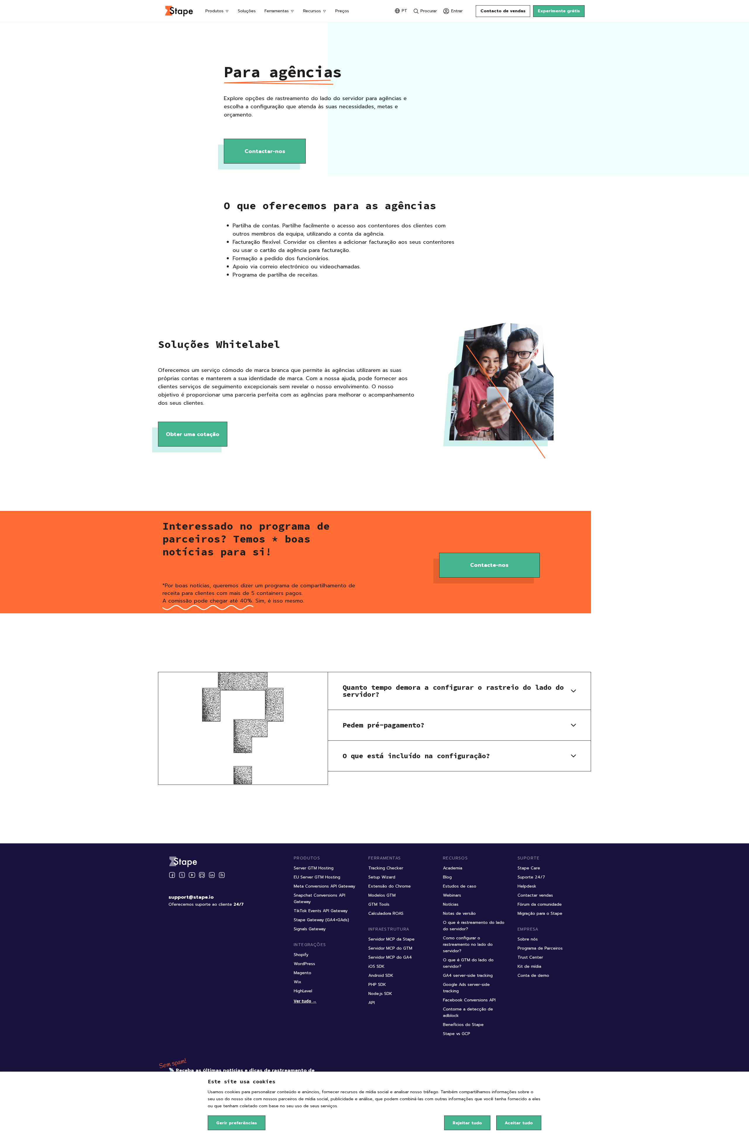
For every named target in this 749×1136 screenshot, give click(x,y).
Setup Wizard (381, 877)
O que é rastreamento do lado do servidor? (473, 925)
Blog (447, 877)
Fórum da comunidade (540, 904)
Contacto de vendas (502, 11)
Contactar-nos (265, 151)
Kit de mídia (529, 966)
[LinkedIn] (211, 874)
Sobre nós (528, 939)
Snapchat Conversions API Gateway (319, 898)
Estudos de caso (459, 886)
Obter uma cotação (192, 434)
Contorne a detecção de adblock (468, 1012)
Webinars (452, 895)
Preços (342, 11)
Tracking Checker (385, 868)
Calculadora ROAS (385, 913)
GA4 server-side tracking (468, 975)
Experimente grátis (559, 11)
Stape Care (529, 868)
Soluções (247, 11)
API (371, 1003)
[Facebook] (172, 874)
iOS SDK (376, 966)
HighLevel (303, 991)
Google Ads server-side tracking (466, 987)
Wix (297, 982)
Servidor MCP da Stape (391, 939)
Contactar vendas (535, 895)
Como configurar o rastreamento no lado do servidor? (468, 944)
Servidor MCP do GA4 (390, 957)
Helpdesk (527, 886)
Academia (452, 868)
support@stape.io (191, 897)
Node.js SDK (380, 994)
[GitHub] (201, 874)
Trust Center (530, 957)
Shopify (301, 955)
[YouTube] (191, 874)
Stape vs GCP (456, 1034)
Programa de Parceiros (540, 948)
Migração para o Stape (540, 913)
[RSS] (221, 875)
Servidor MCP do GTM (390, 948)
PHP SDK (377, 984)
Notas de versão (459, 913)
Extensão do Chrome (389, 886)
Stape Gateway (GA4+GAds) (321, 920)
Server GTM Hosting (314, 868)
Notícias (450, 904)
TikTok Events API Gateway (321, 911)
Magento (302, 973)
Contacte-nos (489, 565)
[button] (459, 691)
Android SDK (380, 975)
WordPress (304, 964)
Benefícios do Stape (463, 1025)
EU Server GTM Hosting (317, 877)
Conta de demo (533, 975)
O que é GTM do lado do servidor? (468, 963)
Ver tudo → (305, 1001)
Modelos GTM (382, 895)
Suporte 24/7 (531, 877)
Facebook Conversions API (469, 1000)
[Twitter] (181, 874)
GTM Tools (378, 904)
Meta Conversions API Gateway (324, 886)
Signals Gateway (310, 929)
